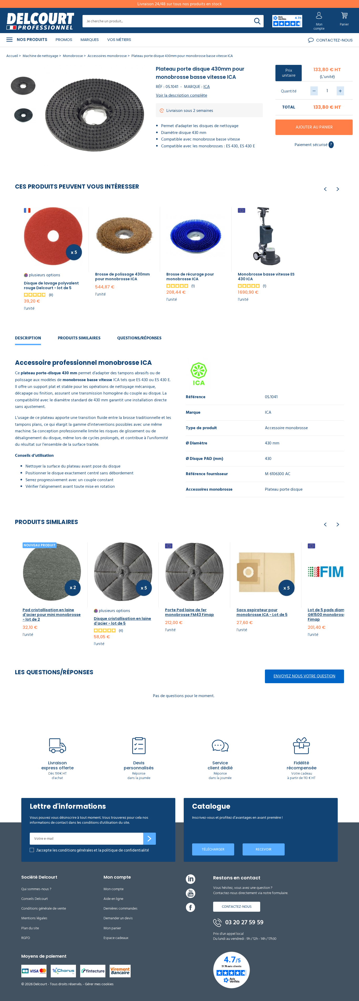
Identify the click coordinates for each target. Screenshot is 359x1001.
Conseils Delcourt (34, 899)
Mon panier (112, 928)
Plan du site (30, 928)
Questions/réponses (139, 338)
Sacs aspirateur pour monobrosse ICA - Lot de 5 (262, 612)
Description (28, 338)
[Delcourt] (40, 21)
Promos (64, 40)
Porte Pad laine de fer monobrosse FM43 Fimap (189, 612)
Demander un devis (118, 918)
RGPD (25, 938)
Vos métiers (119, 40)
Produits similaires (79, 338)
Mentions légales (34, 918)
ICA (206, 86)
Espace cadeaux (116, 938)
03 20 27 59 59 (244, 922)
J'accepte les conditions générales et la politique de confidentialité (92, 850)
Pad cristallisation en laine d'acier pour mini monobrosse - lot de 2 (52, 614)
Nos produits (32, 39)
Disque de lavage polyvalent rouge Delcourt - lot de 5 (51, 286)
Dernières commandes (120, 908)
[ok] (149, 839)
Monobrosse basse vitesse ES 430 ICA (266, 277)
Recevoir (263, 849)
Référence (196, 397)
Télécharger (213, 849)
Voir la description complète (181, 95)
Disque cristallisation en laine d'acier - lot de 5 (122, 621)
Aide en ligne (113, 899)
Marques (90, 40)
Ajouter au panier (314, 127)
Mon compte (114, 889)
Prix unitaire (288, 73)
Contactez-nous (237, 907)
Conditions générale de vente (43, 908)
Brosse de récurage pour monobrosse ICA (190, 277)
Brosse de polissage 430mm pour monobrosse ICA (122, 277)
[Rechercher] (257, 21)
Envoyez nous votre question (304, 676)
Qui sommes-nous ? (36, 889)
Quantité (288, 91)
